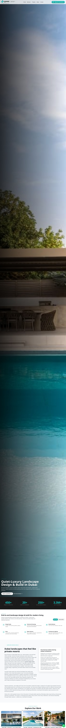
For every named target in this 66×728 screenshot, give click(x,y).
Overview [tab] (55, 619)
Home (24, 2)
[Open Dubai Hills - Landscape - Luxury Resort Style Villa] (11, 718)
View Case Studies (17, 593)
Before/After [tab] (61, 619)
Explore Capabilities (6, 593)
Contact (41, 2)
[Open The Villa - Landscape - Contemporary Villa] (33, 718)
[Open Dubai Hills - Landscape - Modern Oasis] (54, 718)
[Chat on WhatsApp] (63, 725)
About (38, 2)
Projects (33, 2)
